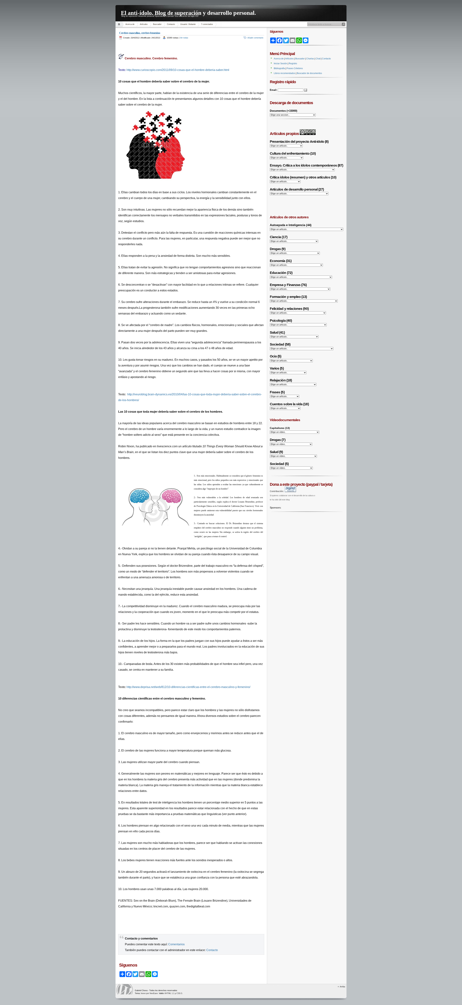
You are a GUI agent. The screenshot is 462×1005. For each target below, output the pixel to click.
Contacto (171, 24)
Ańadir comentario (255, 38)
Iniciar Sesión (280, 63)
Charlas (310, 58)
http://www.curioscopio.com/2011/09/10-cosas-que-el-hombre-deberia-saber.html (178, 69)
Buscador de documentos (309, 73)
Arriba (342, 987)
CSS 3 (179, 993)
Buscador (157, 24)
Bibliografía (279, 68)
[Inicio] (120, 24)
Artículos (144, 24)
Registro (293, 63)
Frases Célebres (295, 68)
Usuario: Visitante (188, 24)
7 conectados (207, 24)
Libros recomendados (284, 73)
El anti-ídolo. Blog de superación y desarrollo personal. (188, 12)
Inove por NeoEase (149, 993)
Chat (318, 58)
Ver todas (184, 38)
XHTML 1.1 (169, 993)
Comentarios (176, 944)
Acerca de (129, 24)
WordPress (124, 989)
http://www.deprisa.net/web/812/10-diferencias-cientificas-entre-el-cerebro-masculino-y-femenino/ (188, 687)
